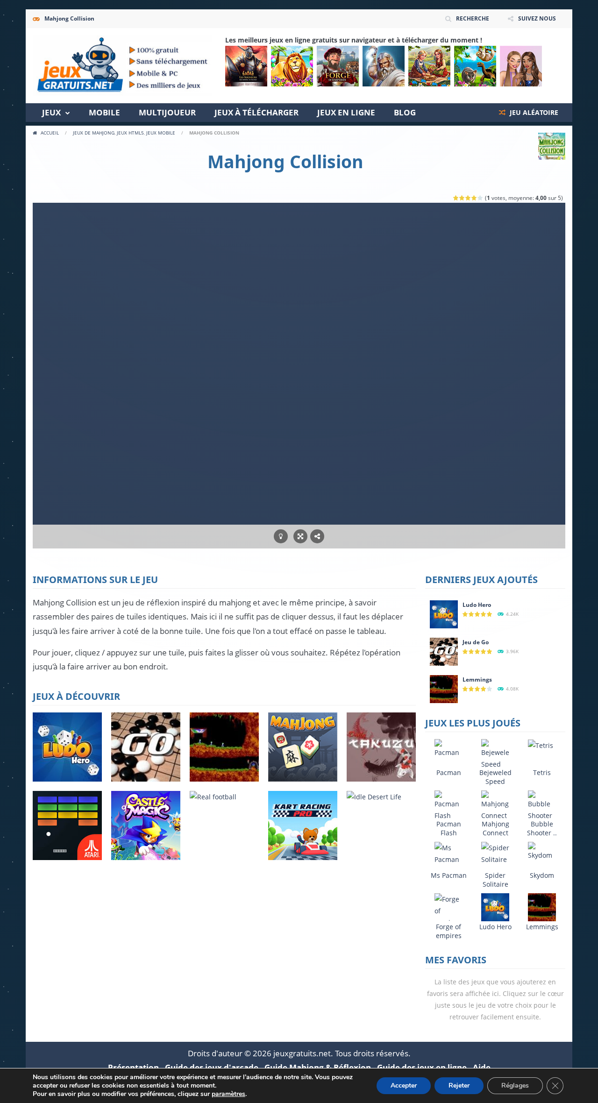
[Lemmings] (444, 688)
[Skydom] (542, 850)
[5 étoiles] (480, 197)
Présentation (133, 1067)
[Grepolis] (384, 66)
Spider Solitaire (495, 880)
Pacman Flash (448, 828)
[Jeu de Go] (444, 651)
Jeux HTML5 (130, 132)
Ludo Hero (477, 605)
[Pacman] (448, 747)
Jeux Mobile (160, 132)
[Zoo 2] (292, 66)
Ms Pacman (449, 875)
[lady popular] (521, 66)
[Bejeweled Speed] (495, 753)
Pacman (448, 772)
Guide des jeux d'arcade (211, 1067)
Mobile (104, 112)
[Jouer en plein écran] (300, 536)
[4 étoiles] (474, 197)
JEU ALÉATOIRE (533, 112)
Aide (482, 1067)
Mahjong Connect (495, 828)
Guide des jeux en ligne (422, 1067)
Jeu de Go (476, 642)
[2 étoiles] (462, 197)
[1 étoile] (456, 197)
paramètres (228, 1094)
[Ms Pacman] (448, 852)
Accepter (404, 1085)
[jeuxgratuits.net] (122, 64)
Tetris (542, 772)
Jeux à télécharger (256, 112)
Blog (405, 112)
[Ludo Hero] (444, 613)
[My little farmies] (429, 66)
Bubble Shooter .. (542, 828)
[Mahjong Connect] (495, 805)
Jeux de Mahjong (93, 132)
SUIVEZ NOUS (537, 18)
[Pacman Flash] (448, 805)
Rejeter (459, 1085)
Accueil (49, 132)
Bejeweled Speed (495, 777)
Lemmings (477, 679)
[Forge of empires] (338, 66)
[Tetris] (540, 744)
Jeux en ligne (346, 112)
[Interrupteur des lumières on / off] (281, 536)
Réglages (515, 1085)
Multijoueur (167, 112)
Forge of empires (449, 931)
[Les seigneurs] (246, 66)
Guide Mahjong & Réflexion (317, 1067)
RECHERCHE (472, 18)
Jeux (51, 112)
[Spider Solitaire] (495, 852)
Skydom (542, 875)
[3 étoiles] (468, 197)
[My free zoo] (475, 66)
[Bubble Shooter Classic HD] (542, 816)
